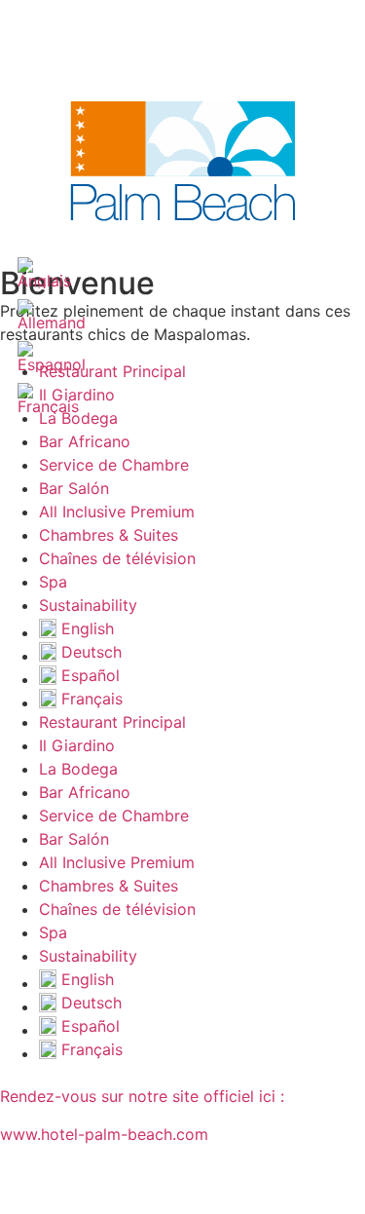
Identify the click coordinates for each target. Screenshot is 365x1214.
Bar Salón (74, 488)
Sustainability (88, 605)
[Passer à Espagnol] (51, 357)
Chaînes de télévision (117, 558)
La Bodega (78, 768)
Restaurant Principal (112, 371)
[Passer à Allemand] (51, 315)
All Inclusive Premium (117, 511)
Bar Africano (84, 441)
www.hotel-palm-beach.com (104, 1134)
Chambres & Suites (108, 535)
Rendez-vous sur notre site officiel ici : (142, 1096)
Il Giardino (77, 745)
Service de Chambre (114, 464)
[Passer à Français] (48, 399)
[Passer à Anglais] (44, 273)
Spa (53, 581)
